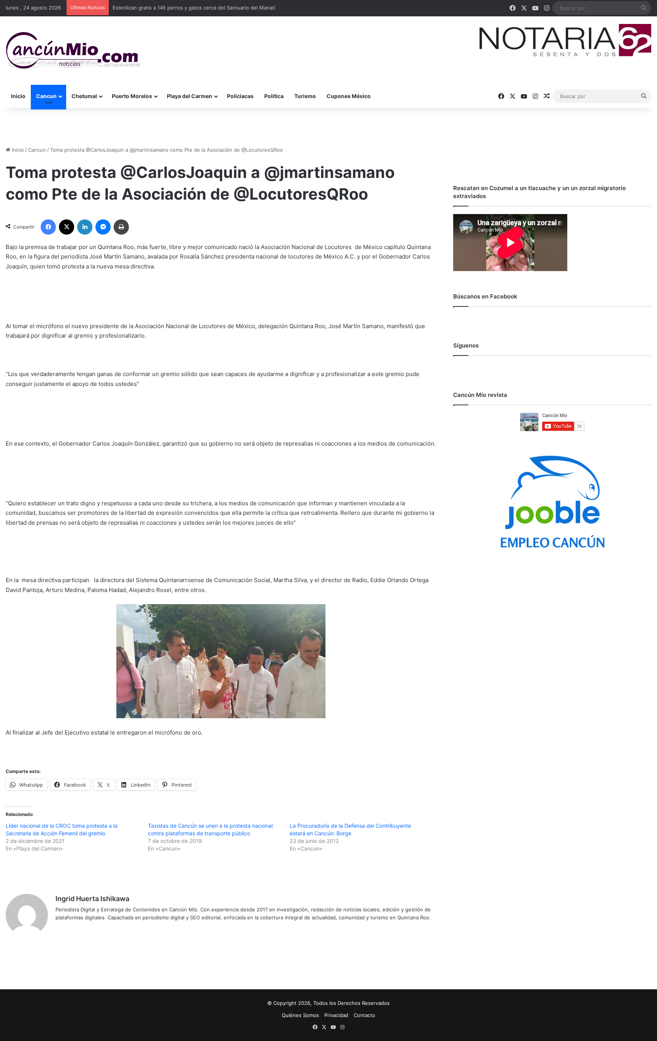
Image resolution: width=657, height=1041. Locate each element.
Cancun (46, 96)
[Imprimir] (121, 227)
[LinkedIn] (84, 227)
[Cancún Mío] (73, 51)
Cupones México (349, 96)
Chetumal (84, 96)
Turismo (305, 96)
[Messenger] (103, 227)
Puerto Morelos (132, 96)
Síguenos (466, 345)
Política (274, 96)
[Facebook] (48, 227)
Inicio (18, 96)
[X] (66, 227)
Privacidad (336, 1015)
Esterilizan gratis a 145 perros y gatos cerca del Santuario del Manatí (194, 8)
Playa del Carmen (189, 96)
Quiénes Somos (300, 1015)
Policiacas (240, 96)
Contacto (364, 1015)
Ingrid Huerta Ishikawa (92, 899)
